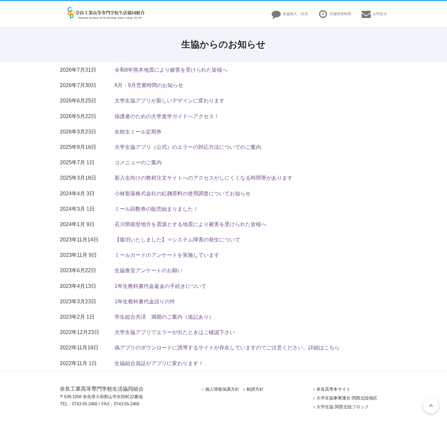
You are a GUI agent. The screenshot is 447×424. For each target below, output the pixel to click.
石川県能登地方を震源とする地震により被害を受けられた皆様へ (190, 224)
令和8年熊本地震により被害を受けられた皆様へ (171, 70)
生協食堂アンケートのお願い (149, 270)
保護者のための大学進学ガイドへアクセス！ (167, 116)
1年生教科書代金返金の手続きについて (160, 286)
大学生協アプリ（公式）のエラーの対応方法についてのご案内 (188, 147)
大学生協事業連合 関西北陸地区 (346, 398)
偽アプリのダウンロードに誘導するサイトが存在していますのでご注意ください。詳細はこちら (227, 347)
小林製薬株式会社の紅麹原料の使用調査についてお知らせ (183, 193)
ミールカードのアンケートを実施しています (167, 255)
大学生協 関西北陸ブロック (342, 406)
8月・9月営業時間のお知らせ (149, 85)
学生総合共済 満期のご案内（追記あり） (164, 317)
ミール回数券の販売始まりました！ (156, 209)
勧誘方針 (255, 389)
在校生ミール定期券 (138, 131)
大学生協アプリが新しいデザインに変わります (169, 100)
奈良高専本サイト (333, 389)
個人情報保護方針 (222, 389)
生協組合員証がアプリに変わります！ (159, 363)
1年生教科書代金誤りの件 (145, 301)
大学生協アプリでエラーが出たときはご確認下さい (175, 332)
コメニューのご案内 (138, 162)
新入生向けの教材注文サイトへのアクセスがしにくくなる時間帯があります (204, 178)
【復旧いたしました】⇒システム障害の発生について (177, 239)
